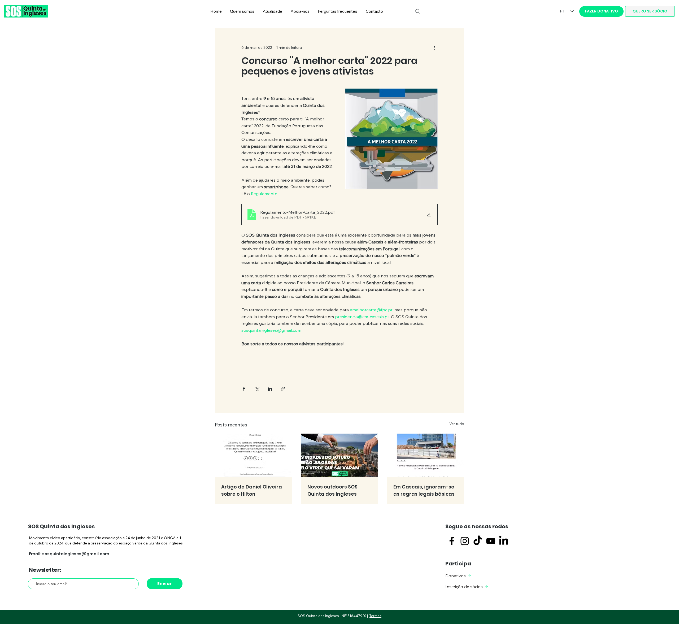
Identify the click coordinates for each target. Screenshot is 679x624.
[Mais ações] (434, 47)
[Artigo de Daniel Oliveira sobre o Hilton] (253, 455)
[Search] (417, 11)
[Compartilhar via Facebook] (243, 388)
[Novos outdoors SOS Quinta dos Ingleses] (339, 455)
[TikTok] (477, 541)
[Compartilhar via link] (282, 388)
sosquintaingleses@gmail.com (75, 554)
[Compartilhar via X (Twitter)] (256, 388)
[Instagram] (464, 541)
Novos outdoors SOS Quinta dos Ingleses (332, 490)
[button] (242, 11)
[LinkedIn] (503, 541)
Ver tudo (456, 423)
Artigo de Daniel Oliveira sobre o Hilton (251, 490)
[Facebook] (451, 541)
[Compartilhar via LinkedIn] (269, 388)
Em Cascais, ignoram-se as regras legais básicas (424, 490)
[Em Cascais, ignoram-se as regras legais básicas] (425, 455)
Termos (375, 616)
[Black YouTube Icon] (490, 541)
